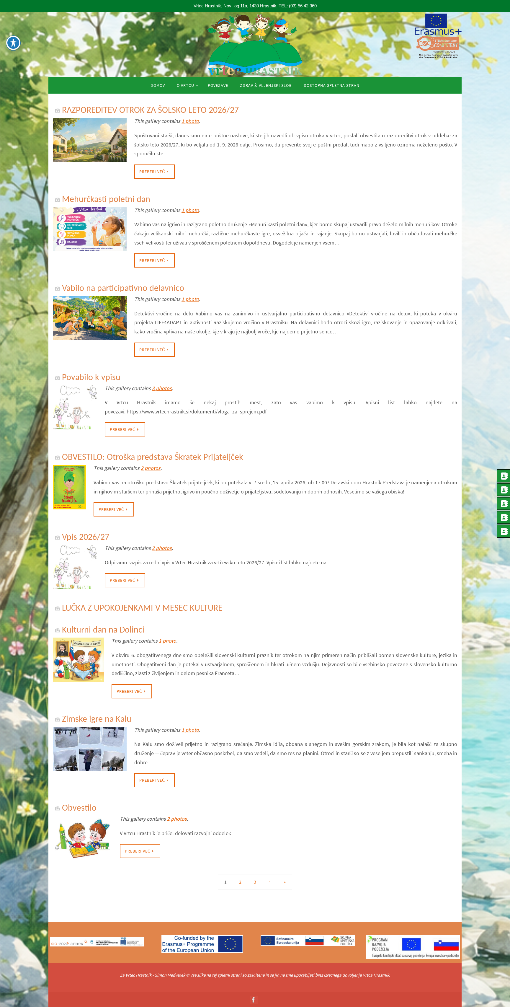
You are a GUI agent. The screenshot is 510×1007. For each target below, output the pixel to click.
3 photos (162, 388)
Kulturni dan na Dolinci (103, 630)
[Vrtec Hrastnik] (253, 999)
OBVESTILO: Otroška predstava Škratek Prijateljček (152, 457)
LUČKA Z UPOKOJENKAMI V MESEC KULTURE (143, 608)
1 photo (190, 121)
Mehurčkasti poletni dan (106, 199)
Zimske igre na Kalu (96, 719)
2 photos (151, 468)
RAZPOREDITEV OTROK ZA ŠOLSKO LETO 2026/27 (150, 110)
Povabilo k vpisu (91, 377)
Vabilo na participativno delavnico (123, 288)
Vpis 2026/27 (85, 537)
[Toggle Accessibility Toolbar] (13, 43)
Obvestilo (79, 808)
